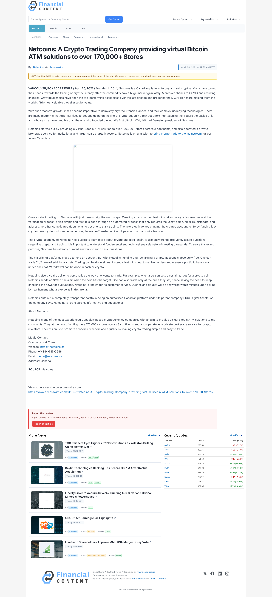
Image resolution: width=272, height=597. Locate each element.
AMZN (167, 445)
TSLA (166, 486)
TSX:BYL (97, 482)
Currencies (79, 37)
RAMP (118, 555)
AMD (166, 454)
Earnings (91, 531)
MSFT (166, 472)
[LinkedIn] (220, 577)
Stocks (54, 28)
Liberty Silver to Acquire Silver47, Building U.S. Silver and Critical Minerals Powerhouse (108, 494)
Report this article (44, 424)
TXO (90, 457)
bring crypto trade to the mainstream (177, 133)
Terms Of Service (157, 578)
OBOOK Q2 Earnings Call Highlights (90, 518)
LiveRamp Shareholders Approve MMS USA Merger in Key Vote (108, 542)
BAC (166, 458)
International (96, 37)
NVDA (167, 477)
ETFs (68, 28)
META (166, 468)
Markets (37, 28)
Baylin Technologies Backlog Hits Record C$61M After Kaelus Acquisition (106, 469)
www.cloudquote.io (146, 571)
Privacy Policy (138, 578)
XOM (96, 457)
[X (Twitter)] (205, 577)
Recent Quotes (181, 19)
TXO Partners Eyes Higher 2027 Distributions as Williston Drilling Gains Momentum (109, 444)
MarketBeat (73, 457)
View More (153, 435)
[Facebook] (212, 577)
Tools (82, 28)
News (66, 37)
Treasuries (113, 37)
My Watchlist (208, 19)
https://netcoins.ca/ (52, 346)
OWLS (108, 531)
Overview (53, 37)
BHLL (91, 507)
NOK (90, 482)
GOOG (167, 463)
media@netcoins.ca (49, 356)
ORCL (166, 481)
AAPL (166, 449)
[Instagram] (227, 577)
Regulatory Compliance (96, 555)
